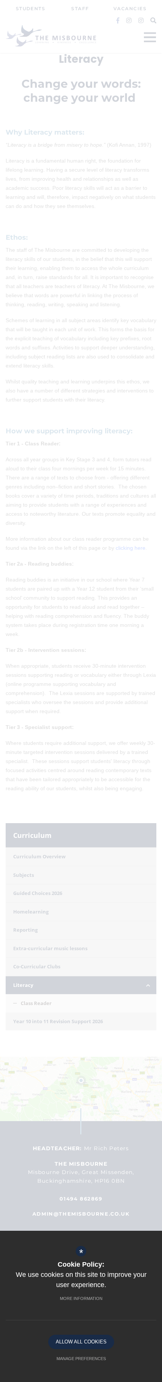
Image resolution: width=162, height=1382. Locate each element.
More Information (81, 1298)
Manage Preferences (81, 1358)
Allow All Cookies (81, 1342)
